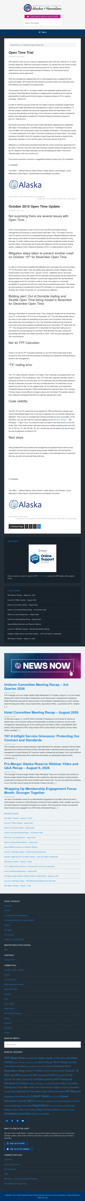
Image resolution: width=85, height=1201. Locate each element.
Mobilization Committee (21, 1105)
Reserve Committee (47, 1109)
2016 (48, 199)
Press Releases (30, 1109)
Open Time (70, 199)
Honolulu (7, 910)
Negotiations (40, 1105)
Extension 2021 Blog (35, 1083)
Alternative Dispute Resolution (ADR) (26, 1062)
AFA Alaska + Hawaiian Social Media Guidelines (21, 1179)
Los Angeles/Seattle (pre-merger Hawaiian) (19, 920)
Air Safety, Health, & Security (14, 970)
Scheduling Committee (36, 197)
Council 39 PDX (64, 1075)
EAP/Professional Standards (14, 984)
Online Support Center (12, 1164)
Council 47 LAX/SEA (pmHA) (37, 1079)
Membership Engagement (13, 1013)
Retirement (8, 1023)
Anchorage (8, 906)
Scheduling (72, 518)
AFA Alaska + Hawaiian (42, 7)
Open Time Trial (21, 52)
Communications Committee (36, 1066)
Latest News (22, 197)
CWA (6, 1174)
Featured (45, 1083)
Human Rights (9, 1004)
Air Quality (29, 1058)
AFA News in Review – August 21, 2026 (21, 595)
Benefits (7, 975)
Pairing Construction (56, 1105)
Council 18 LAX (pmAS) (53, 1070)
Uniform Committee (40, 1113)
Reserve (7, 1018)
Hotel (6, 999)
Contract (50, 1066)
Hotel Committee (37, 1087)
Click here (42, 576)
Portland (7, 925)
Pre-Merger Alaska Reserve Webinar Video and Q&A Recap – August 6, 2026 (41, 765)
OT (75, 199)
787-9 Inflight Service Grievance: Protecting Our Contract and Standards (42, 738)
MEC (6, 949)
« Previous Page (16, 526)
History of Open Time (58, 199)
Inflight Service (9, 1008)
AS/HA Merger (45, 1062)
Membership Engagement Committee (48, 1101)
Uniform (7, 1032)
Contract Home (9, 960)
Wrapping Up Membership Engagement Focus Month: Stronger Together (40, 790)
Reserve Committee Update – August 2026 (23, 605)
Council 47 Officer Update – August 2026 (22, 600)
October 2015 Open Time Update (34, 206)
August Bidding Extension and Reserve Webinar (24, 624)
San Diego (8, 930)
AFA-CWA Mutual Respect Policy (15, 1183)
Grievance (7, 994)
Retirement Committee (67, 1110)
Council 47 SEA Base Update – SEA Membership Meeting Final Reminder (30, 881)
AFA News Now (14, 1057)
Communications (10, 979)
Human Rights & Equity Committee (62, 1087)
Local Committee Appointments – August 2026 (20, 871)
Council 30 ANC (28, 1075)
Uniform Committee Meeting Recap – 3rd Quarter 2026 (27, 610)
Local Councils (54, 1096)
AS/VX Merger (60, 1062)
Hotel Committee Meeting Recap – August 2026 (24, 619)
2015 (26, 518)
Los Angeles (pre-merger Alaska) (15, 915)
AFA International (10, 1169)
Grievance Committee (16, 1087)
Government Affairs (11, 989)
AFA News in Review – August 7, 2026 (17, 885)
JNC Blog (70, 1091)
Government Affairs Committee (63, 1083)
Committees (20, 1066)
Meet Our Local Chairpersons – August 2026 (23, 614)
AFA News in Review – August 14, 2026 (21, 638)
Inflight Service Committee (28, 1091)
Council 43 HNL (12, 1079)
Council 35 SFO (47, 1075)
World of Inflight (60, 419)
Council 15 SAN (33, 1070)
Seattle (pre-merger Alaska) (14, 939)
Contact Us (8, 1159)
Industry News (9, 1091)
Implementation (51, 518)
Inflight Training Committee (53, 1091)
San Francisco (9, 935)
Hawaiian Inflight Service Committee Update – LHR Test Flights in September (35, 634)
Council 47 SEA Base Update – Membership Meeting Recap (28, 629)
